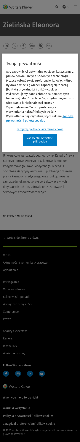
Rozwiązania (11, 282)
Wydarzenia (10, 270)
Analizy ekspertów (15, 331)
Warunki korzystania (16, 408)
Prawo (7, 319)
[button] (6, 46)
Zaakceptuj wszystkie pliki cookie (40, 140)
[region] (40, 103)
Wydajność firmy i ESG (17, 304)
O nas (6, 255)
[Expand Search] (56, 7)
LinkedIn (30, 374)
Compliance (11, 311)
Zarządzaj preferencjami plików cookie (40, 129)
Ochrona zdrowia (14, 289)
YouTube (42, 374)
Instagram (18, 374)
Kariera (8, 338)
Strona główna (23, 237)
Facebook (6, 374)
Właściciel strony (14, 353)
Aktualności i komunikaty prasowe (25, 262)
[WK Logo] (17, 386)
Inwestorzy (10, 346)
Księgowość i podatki (16, 297)
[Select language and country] (66, 7)
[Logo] (19, 6)
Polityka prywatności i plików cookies (28, 416)
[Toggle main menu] (74, 7)
